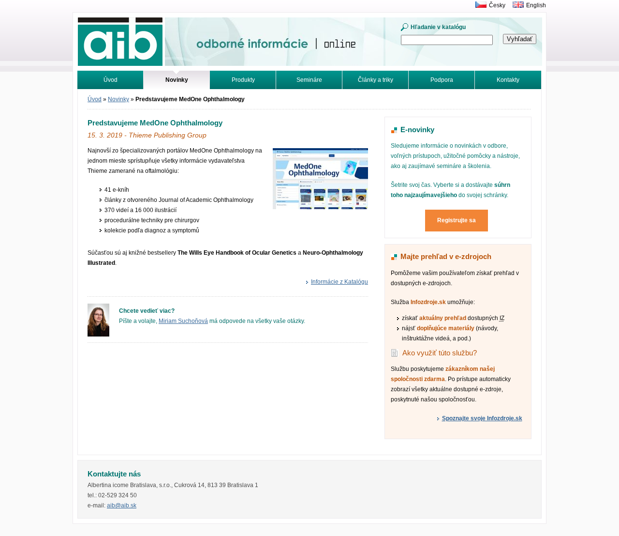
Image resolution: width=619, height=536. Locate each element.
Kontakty (508, 80)
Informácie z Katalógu (339, 281)
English (536, 5)
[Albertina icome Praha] (478, 5)
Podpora (441, 80)
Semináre (309, 80)
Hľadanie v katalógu (438, 27)
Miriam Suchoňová (183, 321)
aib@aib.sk (121, 505)
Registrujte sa (456, 220)
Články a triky (375, 80)
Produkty (243, 80)
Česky (497, 5)
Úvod (110, 80)
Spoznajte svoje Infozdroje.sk (482, 418)
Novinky (118, 99)
